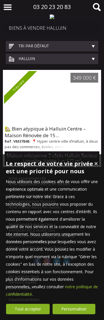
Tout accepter (28, 309)
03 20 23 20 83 (52, 7)
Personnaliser (74, 309)
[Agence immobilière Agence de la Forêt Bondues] (52, 16)
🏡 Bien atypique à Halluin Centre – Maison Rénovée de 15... (45, 132)
